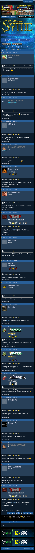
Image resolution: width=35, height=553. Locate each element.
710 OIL (11, 124)
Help (32, 548)
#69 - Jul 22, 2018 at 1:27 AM (10, 237)
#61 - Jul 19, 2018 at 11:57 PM (10, 52)
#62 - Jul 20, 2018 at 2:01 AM (10, 75)
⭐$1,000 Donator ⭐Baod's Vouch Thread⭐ (20, 517)
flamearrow (13, 169)
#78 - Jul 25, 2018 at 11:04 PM (10, 442)
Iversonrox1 (13, 240)
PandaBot (4, 346)
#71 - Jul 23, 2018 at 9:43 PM (10, 282)
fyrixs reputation (14, 39)
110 (27, 46)
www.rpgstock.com (24, 39)
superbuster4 (14, 79)
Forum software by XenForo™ (7, 551)
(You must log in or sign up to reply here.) (11, 510)
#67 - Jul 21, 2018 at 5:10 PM (10, 189)
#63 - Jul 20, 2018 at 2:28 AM (10, 97)
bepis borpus (13, 285)
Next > (31, 46)
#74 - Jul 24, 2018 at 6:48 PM (10, 349)
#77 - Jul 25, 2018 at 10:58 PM (10, 420)
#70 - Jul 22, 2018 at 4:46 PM (10, 260)
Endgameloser (14, 192)
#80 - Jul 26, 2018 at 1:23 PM (10, 485)
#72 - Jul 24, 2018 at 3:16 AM (10, 304)
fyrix (7, 39)
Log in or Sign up (28, 1)
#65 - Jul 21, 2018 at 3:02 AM (10, 144)
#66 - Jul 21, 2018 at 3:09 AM (10, 166)
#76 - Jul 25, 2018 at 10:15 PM (10, 397)
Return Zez (13, 423)
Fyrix (3, 73)
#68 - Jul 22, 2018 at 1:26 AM (10, 212)
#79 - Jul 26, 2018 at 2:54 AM (10, 464)
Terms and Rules (30, 551)
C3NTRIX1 (12, 400)
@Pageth (14, 229)
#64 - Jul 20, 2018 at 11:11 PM (10, 121)
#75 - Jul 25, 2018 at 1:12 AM (10, 373)
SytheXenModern (6, 548)
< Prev (8, 46)
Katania (11, 307)
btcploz (11, 264)
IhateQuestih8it (14, 467)
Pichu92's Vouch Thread (12, 516)
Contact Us (27, 548)
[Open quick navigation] (33, 35)
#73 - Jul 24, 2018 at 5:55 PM (10, 326)
